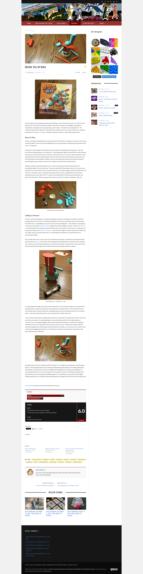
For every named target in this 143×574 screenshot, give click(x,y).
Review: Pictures (45, 545)
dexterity (52, 459)
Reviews (74, 23)
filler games (66, 459)
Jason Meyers (30, 72)
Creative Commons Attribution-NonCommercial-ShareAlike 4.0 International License (71, 569)
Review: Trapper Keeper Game (107, 108)
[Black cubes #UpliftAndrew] (113, 51)
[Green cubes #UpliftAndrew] (104, 69)
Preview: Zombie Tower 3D (52, 448)
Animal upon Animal (36, 459)
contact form (47, 571)
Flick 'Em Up (73, 459)
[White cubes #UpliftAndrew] (104, 51)
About (102, 23)
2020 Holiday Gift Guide (43, 23)
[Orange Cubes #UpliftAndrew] (95, 69)
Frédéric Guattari (81, 459)
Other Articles (88, 23)
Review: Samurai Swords (106, 115)
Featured (77, 72)
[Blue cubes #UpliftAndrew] (113, 69)
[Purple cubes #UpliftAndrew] (113, 60)
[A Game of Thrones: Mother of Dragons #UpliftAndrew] (95, 42)
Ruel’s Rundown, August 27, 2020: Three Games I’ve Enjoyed (76, 514)
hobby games (29, 462)
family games (59, 459)
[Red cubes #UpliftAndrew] (104, 60)
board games (46, 459)
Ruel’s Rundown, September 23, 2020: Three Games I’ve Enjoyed (33, 514)
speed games (68, 462)
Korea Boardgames (43, 462)
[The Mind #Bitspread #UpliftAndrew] (104, 42)
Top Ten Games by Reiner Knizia (107, 91)
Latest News (61, 23)
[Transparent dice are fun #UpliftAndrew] (113, 42)
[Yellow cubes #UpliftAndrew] (95, 60)
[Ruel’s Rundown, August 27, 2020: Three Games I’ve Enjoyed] (76, 503)
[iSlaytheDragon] (71, 12)
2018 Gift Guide (45, 542)
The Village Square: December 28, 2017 (68, 485)
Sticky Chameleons (77, 462)
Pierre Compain (52, 462)
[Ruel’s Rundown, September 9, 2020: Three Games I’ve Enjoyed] (55, 503)
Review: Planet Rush (30, 448)
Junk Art (35, 462)
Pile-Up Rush (61, 462)
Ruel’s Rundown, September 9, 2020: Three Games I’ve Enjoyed (55, 514)
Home (29, 23)
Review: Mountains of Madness (45, 485)
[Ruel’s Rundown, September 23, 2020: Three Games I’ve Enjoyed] (34, 503)
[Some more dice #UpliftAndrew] (95, 51)
